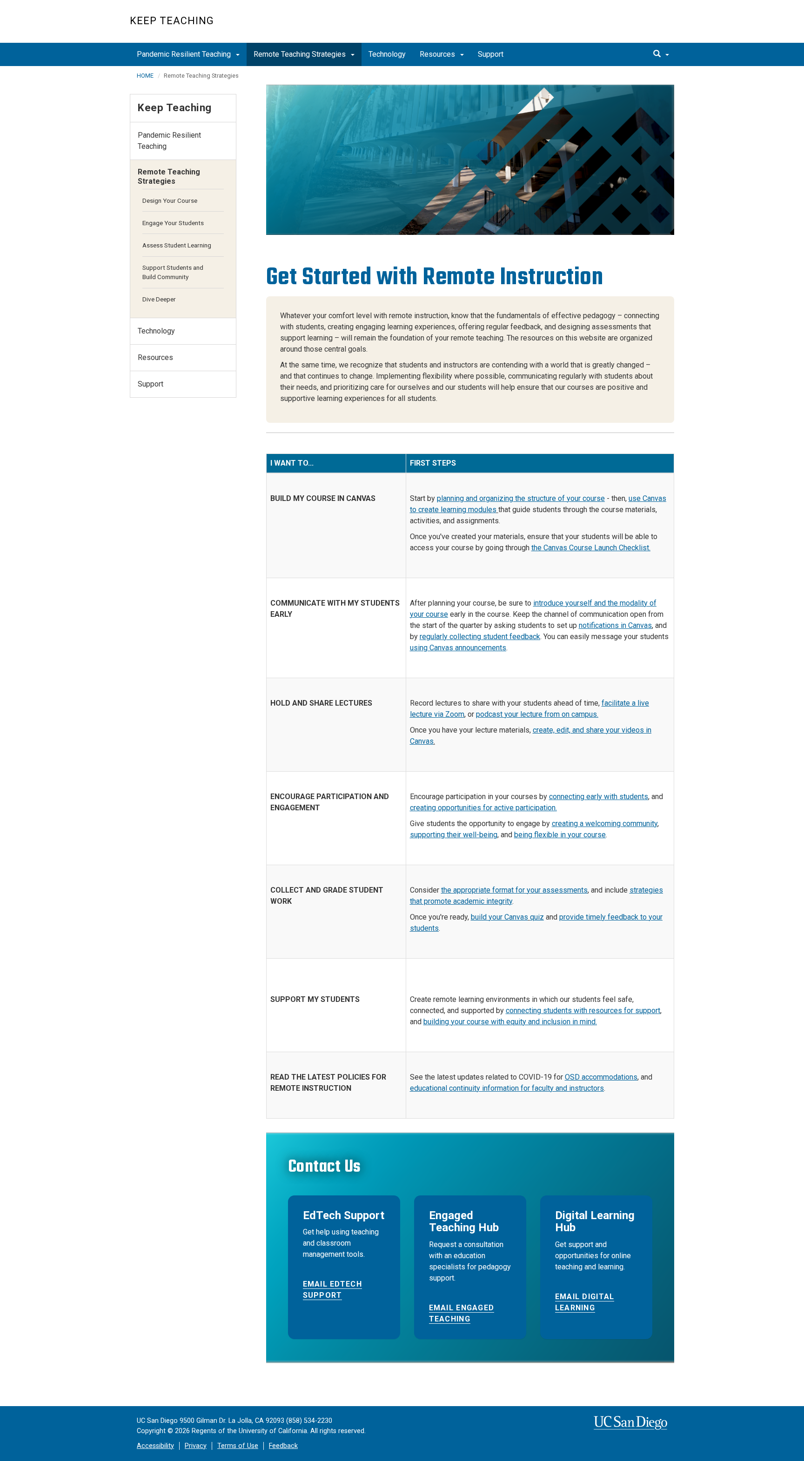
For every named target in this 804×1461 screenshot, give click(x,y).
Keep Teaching (172, 21)
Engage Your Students (173, 223)
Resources (438, 54)
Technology (387, 54)
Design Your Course (169, 200)
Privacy (196, 1446)
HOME (145, 75)
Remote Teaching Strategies (301, 54)
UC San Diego (621, 26)
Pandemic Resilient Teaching (185, 54)
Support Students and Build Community (172, 272)
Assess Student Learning (176, 245)
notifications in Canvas (615, 625)
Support (490, 54)
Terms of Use (237, 1446)
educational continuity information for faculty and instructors (507, 1088)
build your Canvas (499, 917)
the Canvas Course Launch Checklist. (590, 547)
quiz (537, 917)
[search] (661, 54)
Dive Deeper (159, 299)
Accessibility (155, 1446)
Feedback (283, 1446)
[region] (470, 160)
